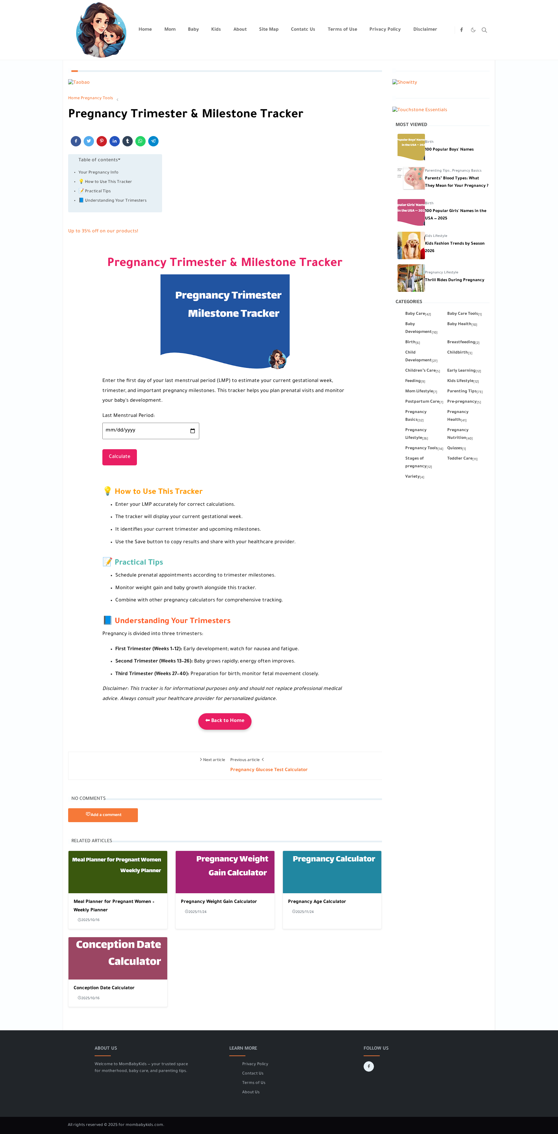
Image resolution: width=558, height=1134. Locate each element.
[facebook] (461, 30)
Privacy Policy (255, 1064)
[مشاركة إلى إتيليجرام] (153, 141)
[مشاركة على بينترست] (102, 141)
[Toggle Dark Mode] (473, 30)
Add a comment (106, 815)
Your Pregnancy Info (98, 173)
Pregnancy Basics (466, 171)
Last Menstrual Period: (128, 416)
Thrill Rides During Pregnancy (454, 280)
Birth (429, 142)
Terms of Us (253, 1083)
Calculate (119, 457)
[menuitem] (145, 30)
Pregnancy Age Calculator (317, 902)
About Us (251, 1092)
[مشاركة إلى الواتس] (140, 141)
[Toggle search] (484, 30)
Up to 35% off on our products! (103, 231)
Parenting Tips (437, 171)
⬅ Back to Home (224, 721)
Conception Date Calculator (104, 988)
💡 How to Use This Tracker (105, 182)
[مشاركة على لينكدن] (114, 141)
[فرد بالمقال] (89, 141)
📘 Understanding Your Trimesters (112, 201)
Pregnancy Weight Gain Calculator (219, 902)
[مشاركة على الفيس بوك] (76, 141)
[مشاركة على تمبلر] (127, 141)
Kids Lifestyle (436, 236)
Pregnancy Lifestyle (441, 273)
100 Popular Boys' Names (449, 150)
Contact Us (253, 1074)
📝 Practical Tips (94, 191)
